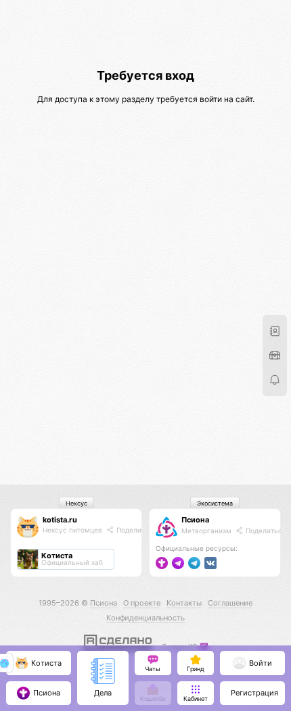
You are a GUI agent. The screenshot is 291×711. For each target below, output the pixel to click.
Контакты (184, 603)
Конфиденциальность (145, 617)
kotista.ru (60, 519)
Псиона (195, 519)
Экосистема (215, 503)
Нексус (76, 503)
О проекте (141, 603)
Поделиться (135, 530)
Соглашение (230, 603)
